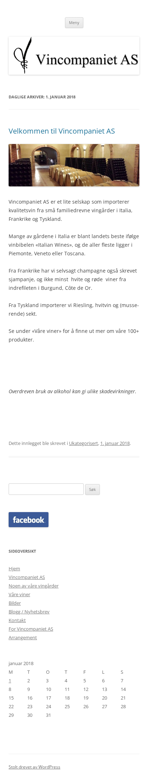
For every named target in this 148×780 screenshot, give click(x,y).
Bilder (15, 603)
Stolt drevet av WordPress (34, 767)
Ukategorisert (83, 443)
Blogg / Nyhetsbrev (29, 611)
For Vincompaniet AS (31, 629)
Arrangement (23, 637)
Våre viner (19, 594)
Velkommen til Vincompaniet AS (62, 131)
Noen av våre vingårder (34, 585)
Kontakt (17, 620)
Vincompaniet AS (27, 577)
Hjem (14, 568)
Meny (74, 22)
